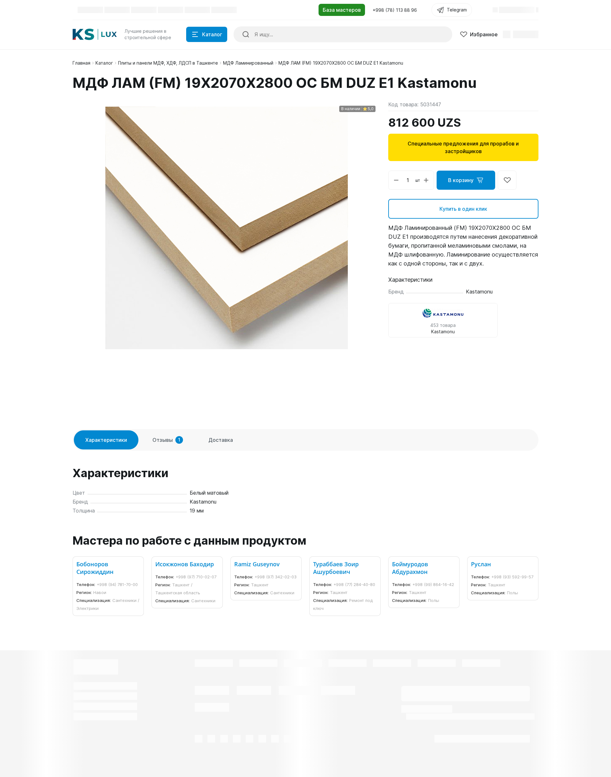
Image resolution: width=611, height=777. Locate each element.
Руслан (481, 564)
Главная (81, 63)
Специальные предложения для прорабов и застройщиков (463, 147)
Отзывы (166, 440)
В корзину (461, 180)
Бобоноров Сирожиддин (95, 568)
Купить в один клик (463, 209)
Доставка (220, 440)
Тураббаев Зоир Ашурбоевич (336, 568)
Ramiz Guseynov (257, 564)
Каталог (104, 63)
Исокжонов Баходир (184, 564)
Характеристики (106, 440)
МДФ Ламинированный (248, 63)
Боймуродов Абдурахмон (410, 568)
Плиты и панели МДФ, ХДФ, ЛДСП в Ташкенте (168, 63)
